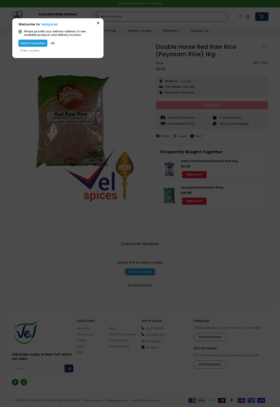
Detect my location (32, 43)
